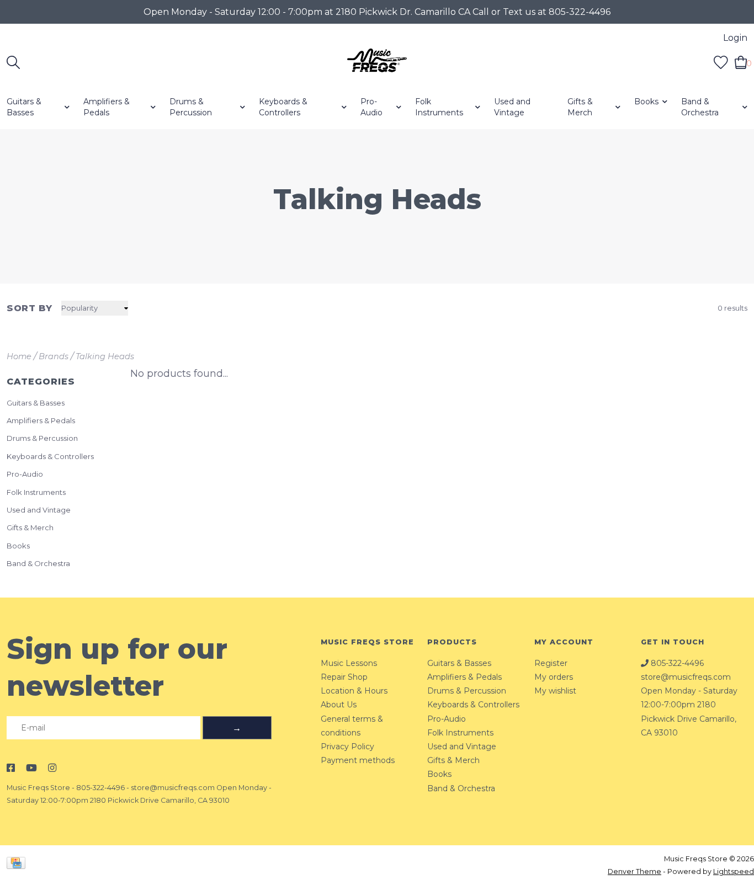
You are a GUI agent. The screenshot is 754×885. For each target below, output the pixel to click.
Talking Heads (105, 356)
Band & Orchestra (700, 107)
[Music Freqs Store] (377, 62)
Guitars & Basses (24, 107)
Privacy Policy (347, 746)
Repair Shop (344, 677)
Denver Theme (634, 871)
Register (550, 663)
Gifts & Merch (580, 107)
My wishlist (555, 691)
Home (19, 356)
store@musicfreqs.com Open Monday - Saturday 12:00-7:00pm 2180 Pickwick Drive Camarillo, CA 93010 (689, 705)
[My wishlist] (721, 62)
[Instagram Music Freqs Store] (52, 768)
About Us (339, 705)
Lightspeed (733, 871)
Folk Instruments (439, 107)
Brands (53, 356)
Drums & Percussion (190, 107)
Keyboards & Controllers (283, 107)
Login (735, 38)
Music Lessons (349, 663)
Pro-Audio (371, 107)
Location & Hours (354, 691)
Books (646, 101)
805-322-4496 (100, 787)
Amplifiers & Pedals (106, 107)
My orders (553, 677)
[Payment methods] (18, 865)
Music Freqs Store (38, 787)
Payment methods (358, 760)
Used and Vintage (512, 107)
